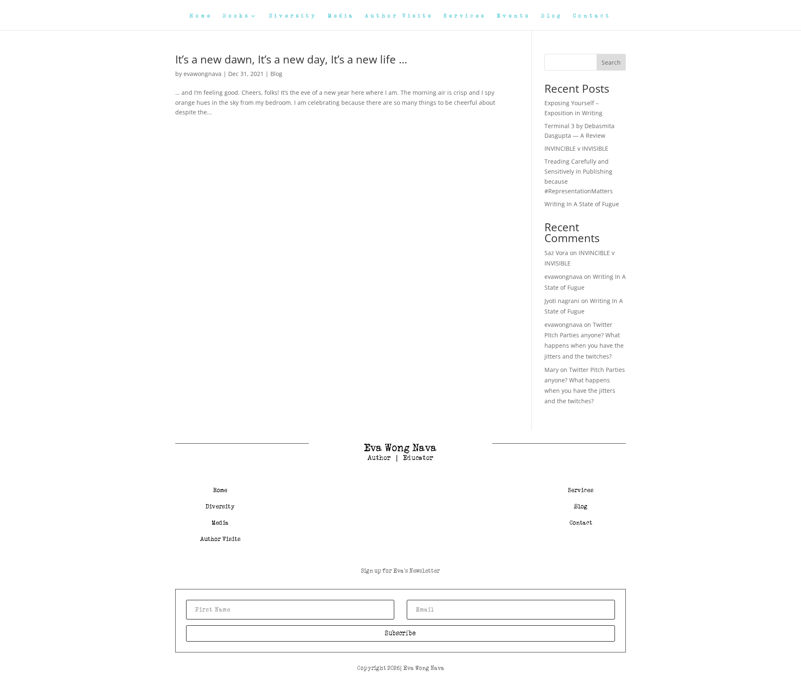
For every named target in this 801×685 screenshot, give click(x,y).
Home (201, 16)
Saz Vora (556, 253)
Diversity (293, 16)
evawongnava (203, 74)
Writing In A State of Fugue (581, 204)
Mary (551, 370)
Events (514, 16)
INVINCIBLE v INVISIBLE (576, 148)
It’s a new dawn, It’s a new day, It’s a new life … (291, 59)
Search (611, 62)
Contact (592, 16)
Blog (551, 16)
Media (341, 16)
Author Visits (399, 16)
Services (465, 16)
